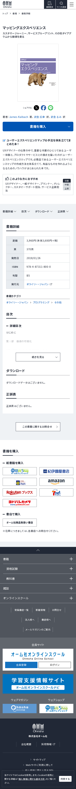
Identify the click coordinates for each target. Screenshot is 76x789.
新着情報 (40, 610)
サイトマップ (39, 759)
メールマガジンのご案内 (37, 629)
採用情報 (49, 744)
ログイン (54, 665)
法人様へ (29, 619)
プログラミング (41, 302)
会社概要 (26, 744)
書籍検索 (49, 7)
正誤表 (61, 211)
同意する (65, 779)
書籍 (15, 13)
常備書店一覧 (21, 610)
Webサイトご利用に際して (39, 765)
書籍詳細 (8, 211)
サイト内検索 (61, 7)
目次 (24, 211)
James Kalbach (18, 117)
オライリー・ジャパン (39, 284)
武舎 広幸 (39, 117)
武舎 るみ (56, 117)
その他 (58, 302)
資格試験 (12, 569)
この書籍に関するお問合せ (37, 426)
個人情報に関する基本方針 (32, 778)
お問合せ (57, 610)
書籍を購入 (38, 126)
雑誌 (6, 588)
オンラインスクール (16, 598)
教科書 (10, 578)
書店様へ (46, 619)
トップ (5, 13)
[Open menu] (71, 4)
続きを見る (38, 357)
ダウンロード (42, 211)
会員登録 (21, 665)
